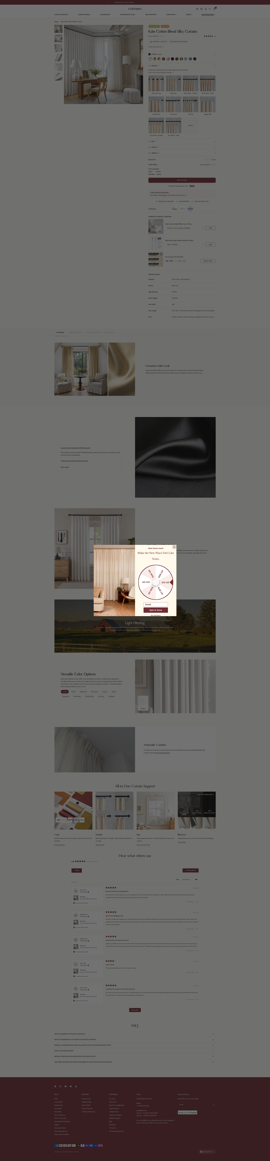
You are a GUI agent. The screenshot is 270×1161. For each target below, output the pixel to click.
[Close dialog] (174, 547)
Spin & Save (155, 610)
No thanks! (156, 615)
